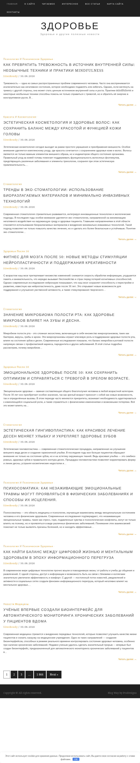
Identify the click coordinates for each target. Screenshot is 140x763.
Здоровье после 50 (16, 251)
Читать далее (127, 104)
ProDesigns (130, 693)
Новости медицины (16, 604)
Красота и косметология (19, 117)
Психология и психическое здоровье (28, 59)
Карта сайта (115, 4)
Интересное (70, 4)
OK (76, 759)
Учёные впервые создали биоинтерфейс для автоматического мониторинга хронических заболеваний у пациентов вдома (68, 615)
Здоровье (70, 25)
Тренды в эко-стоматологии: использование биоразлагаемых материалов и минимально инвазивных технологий (66, 195)
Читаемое (48, 4)
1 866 (40, 674)
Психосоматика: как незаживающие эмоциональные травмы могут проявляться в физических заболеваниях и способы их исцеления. (68, 494)
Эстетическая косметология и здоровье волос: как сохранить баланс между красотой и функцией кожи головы (62, 128)
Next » (54, 674)
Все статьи (92, 4)
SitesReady (10, 76)
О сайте (29, 4)
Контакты (13, 12)
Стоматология (12, 184)
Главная (12, 4)
